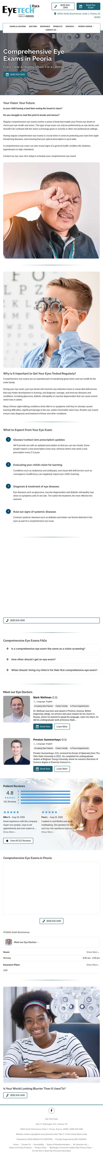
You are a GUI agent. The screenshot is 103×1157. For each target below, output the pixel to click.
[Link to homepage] (27, 11)
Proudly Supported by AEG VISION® (70, 1139)
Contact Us (51, 30)
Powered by (34, 1139)
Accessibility (39, 1144)
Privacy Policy (40, 1147)
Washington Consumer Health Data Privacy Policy (70, 1147)
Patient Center (85, 26)
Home (16, 1144)
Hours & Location (18, 26)
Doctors (33, 26)
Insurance (45, 26)
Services (70, 26)
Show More (8, 832)
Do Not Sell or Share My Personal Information (51, 1151)
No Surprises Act (80, 1144)
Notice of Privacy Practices (20, 1147)
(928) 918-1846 (76, 1129)
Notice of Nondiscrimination (58, 1144)
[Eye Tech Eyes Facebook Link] (51, 1110)
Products (57, 26)
